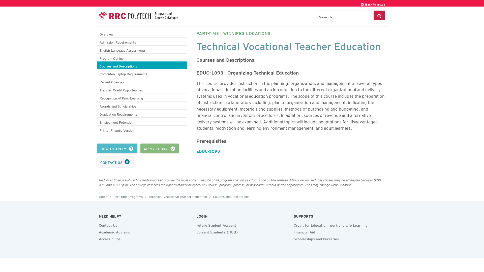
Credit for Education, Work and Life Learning (331, 224)
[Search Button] (379, 15)
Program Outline (112, 58)
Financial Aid (304, 231)
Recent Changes (112, 81)
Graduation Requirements (118, 114)
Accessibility (109, 238)
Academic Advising (114, 231)
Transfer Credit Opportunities (121, 89)
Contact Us (108, 224)
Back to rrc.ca (374, 4)
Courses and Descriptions (118, 65)
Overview (106, 33)
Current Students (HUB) (217, 231)
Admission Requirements (118, 42)
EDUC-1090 (208, 150)
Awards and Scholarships (118, 106)
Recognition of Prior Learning (121, 97)
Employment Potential (116, 122)
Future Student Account (216, 224)
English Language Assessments (122, 50)
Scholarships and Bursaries (316, 238)
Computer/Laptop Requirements (123, 73)
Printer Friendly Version (117, 130)
